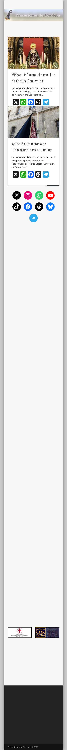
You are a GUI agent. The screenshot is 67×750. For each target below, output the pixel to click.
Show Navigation (52, 27)
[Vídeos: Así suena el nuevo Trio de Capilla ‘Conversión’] (33, 53)
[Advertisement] (33, 245)
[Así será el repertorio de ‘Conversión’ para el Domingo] (33, 122)
